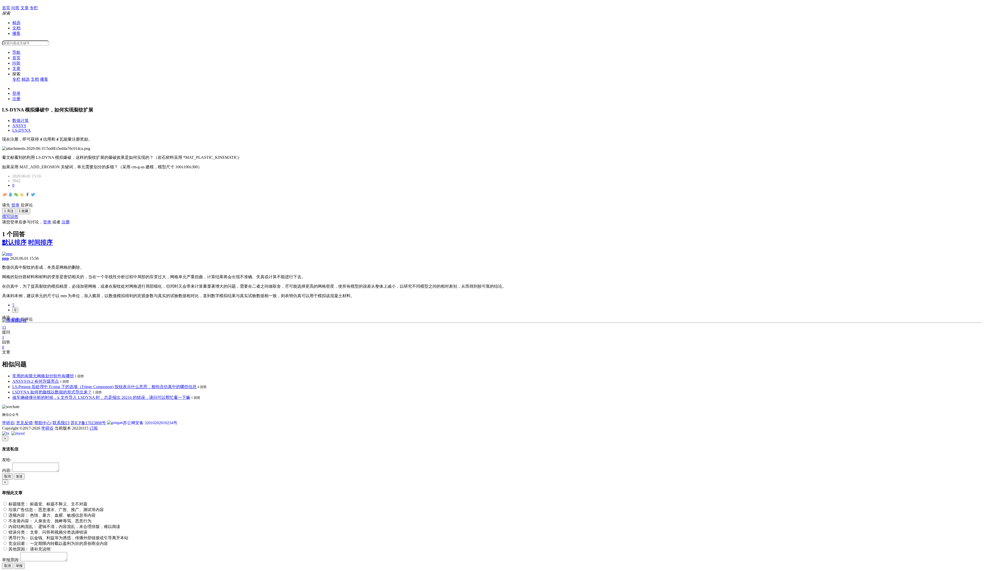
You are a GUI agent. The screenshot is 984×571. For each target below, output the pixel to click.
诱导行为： (67, 538)
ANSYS (19, 125)
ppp (5, 258)
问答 (16, 63)
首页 (16, 58)
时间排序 (40, 242)
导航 (16, 52)
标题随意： (47, 504)
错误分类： (47, 532)
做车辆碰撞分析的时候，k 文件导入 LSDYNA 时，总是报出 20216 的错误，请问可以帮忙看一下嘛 (101, 397)
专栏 (16, 79)
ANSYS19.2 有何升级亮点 (35, 381)
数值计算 (20, 120)
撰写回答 (10, 216)
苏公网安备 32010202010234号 (150, 423)
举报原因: (10, 560)
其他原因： (28, 549)
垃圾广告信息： (55, 509)
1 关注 (9, 211)
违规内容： (51, 515)
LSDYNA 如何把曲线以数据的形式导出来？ (52, 392)
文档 (16, 28)
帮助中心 (42, 423)
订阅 (93, 428)
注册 (16, 99)
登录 (16, 93)
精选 (16, 22)
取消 (7, 476)
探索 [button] (16, 74)
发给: (6, 460)
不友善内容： (49, 521)
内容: (6, 470)
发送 (19, 476)
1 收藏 (23, 211)
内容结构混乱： (63, 526)
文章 (16, 68)
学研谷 (8, 423)
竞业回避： (57, 543)
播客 (16, 33)
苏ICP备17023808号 (88, 423)
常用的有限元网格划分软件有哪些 (43, 376)
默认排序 (14, 242)
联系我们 (61, 423)
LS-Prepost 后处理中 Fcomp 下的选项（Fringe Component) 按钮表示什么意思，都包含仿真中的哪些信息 (104, 387)
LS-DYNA (21, 130)
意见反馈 (24, 423)
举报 (19, 566)
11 (4, 327)
